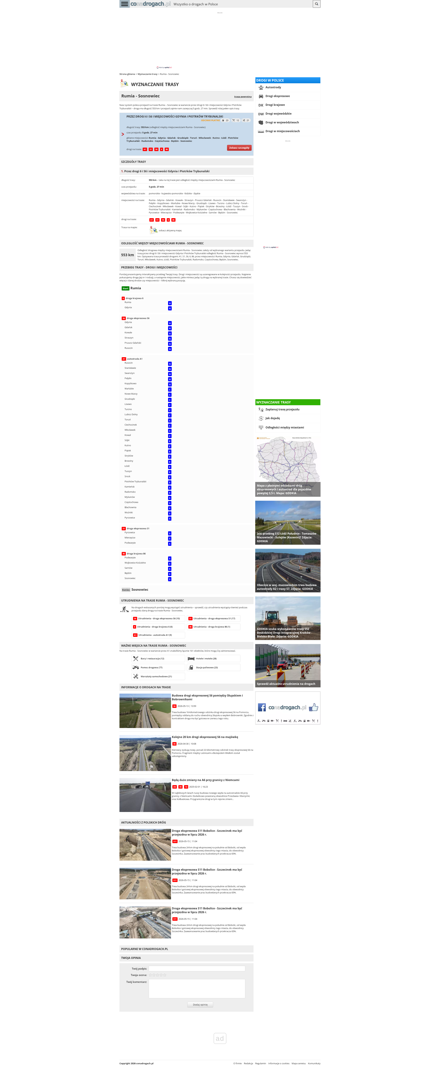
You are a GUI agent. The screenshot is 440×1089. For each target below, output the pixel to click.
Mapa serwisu (299, 1063)
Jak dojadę (272, 418)
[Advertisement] (220, 40)
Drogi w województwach (282, 122)
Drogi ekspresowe (277, 96)
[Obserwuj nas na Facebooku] (288, 723)
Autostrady (273, 87)
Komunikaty (314, 1063)
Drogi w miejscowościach (282, 131)
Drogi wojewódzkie (278, 113)
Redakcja (248, 1063)
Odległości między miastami (284, 427)
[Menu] (124, 4)
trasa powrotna (243, 96)
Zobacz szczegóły (239, 147)
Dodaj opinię (200, 1004)
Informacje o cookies (278, 1063)
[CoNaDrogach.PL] (150, 6)
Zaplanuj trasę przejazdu (282, 409)
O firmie (237, 1063)
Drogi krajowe (275, 105)
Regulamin (260, 1063)
